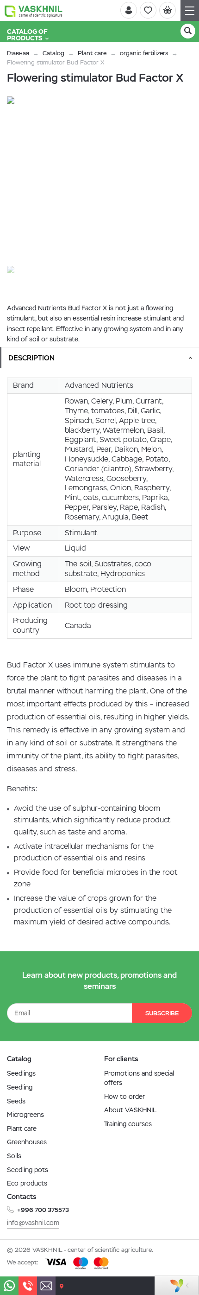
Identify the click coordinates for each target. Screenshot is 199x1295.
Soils (14, 1156)
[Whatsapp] (9, 1285)
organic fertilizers (144, 53)
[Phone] (28, 1285)
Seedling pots (27, 1170)
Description (31, 357)
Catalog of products (27, 34)
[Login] (128, 10)
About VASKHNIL (130, 1110)
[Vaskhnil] (33, 10)
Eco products (27, 1183)
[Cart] (167, 10)
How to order (124, 1096)
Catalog (53, 53)
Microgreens (25, 1114)
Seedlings (21, 1073)
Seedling (19, 1087)
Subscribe (162, 1013)
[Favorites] (148, 10)
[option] (90, 179)
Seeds (16, 1101)
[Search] (187, 31)
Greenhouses (27, 1142)
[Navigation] (189, 10)
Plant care (92, 53)
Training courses (128, 1124)
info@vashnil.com (33, 1222)
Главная (18, 53)
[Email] (46, 1285)
